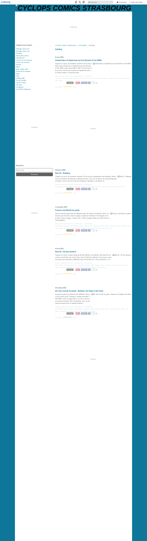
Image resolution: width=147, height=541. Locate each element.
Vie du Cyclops (21, 80)
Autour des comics (22, 56)
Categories (82, 45)
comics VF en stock (23, 62)
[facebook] (76, 2)
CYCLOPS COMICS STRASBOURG (65, 45)
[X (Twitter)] (79, 2)
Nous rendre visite (22, 69)
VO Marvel (19, 87)
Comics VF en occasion (24, 60)
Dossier (18, 65)
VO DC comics (21, 82)
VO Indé (19, 85)
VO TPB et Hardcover (23, 89)
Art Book (19, 53)
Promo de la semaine (23, 71)
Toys (17, 76)
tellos (18, 74)
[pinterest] (83, 2)
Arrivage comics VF (22, 49)
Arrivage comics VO (23, 51)
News (18, 67)
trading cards (20, 78)
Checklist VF (20, 58)
